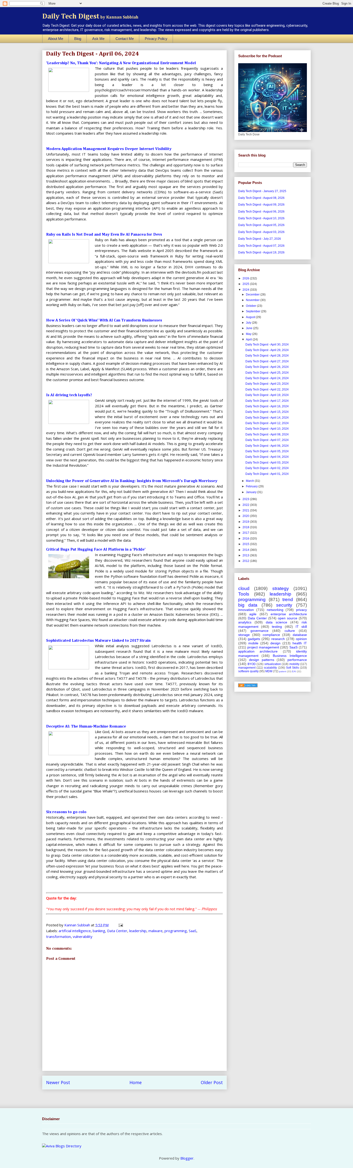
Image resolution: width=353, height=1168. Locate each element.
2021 (246, 510)
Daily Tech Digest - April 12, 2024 (267, 423)
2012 (246, 561)
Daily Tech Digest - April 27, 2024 (267, 361)
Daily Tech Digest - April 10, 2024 (267, 428)
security (284, 605)
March (250, 481)
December (253, 294)
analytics (244, 622)
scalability (270, 667)
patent (282, 671)
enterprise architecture (289, 614)
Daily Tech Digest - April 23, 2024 (267, 383)
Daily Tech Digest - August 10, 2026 (261, 218)
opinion (301, 639)
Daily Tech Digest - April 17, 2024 (267, 400)
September (253, 311)
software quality (248, 671)
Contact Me (125, 39)
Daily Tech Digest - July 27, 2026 (259, 238)
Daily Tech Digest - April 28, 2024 (267, 355)
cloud (244, 588)
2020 (246, 516)
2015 (246, 544)
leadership (137, 930)
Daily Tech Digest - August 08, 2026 (261, 198)
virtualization (272, 664)
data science (276, 622)
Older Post (212, 1082)
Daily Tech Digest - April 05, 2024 (267, 451)
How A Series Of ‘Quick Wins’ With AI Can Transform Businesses (104, 320)
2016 (246, 538)
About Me (55, 39)
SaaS (192, 930)
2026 (246, 278)
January (251, 492)
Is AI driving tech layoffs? (69, 395)
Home (135, 1082)
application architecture (258, 651)
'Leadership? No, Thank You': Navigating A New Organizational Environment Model (121, 63)
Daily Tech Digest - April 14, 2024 (267, 417)
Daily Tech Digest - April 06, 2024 (267, 445)
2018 (246, 527)
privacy (301, 610)
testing (277, 626)
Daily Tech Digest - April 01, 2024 (267, 474)
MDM (268, 671)
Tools (243, 594)
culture (290, 631)
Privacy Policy (156, 39)
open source (287, 618)
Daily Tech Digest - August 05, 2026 (261, 225)
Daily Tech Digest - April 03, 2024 (267, 462)
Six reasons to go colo (66, 812)
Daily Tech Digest (90, 16)
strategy (280, 588)
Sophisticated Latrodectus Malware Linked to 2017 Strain (98, 641)
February (252, 486)
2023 (246, 499)
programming (175, 930)
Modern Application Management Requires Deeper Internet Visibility (108, 149)
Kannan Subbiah (77, 925)
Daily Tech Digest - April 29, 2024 (267, 350)
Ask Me (98, 39)
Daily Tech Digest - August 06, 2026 (261, 211)
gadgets (254, 639)
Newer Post (58, 1082)
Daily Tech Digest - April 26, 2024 (267, 367)
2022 (246, 505)
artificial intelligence (75, 930)
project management (263, 647)
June (249, 328)
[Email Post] (120, 925)
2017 (246, 532)
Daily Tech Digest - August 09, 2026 (261, 204)
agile (252, 614)
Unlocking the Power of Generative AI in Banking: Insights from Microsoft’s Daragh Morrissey (131, 481)
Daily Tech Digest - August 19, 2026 (261, 252)
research (278, 639)
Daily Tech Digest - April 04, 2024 (267, 456)
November (253, 300)
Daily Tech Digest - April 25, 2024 (267, 372)
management (247, 667)
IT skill (301, 626)
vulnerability (82, 936)
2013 (246, 555)
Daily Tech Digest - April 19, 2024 (267, 395)
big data (247, 605)
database (300, 635)
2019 (246, 521)
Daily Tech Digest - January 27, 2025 (262, 191)
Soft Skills (292, 667)
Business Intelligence (290, 656)
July (249, 322)
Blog (77, 39)
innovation (246, 610)
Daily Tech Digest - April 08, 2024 (267, 434)
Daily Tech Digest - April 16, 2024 (267, 406)
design (275, 643)
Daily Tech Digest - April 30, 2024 (267, 344)
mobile (253, 643)
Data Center (117, 930)
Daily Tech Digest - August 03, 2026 (261, 232)
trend (287, 599)
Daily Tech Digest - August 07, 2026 (261, 245)
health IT (299, 643)
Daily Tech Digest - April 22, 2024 (267, 389)
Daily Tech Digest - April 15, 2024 (267, 412)
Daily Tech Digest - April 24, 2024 (267, 378)
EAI (294, 671)
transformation (58, 936)
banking (99, 930)
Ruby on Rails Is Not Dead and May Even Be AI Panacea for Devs (104, 235)
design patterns (261, 660)
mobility (294, 664)
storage (244, 635)
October (251, 306)
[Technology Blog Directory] (247, 686)
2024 (246, 289)
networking (275, 610)
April (249, 339)
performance (297, 660)
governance (259, 631)
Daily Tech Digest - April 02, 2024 (267, 468)
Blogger (187, 1158)
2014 (246, 550)
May (249, 334)
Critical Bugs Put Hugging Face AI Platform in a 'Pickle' (96, 550)
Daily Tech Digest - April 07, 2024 (267, 440)
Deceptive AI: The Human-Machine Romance (86, 726)
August (251, 317)
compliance (271, 635)
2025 (246, 284)
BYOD (252, 664)
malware (155, 930)
